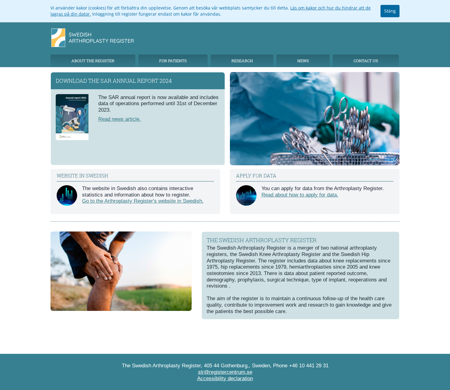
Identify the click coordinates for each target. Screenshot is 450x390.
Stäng (390, 11)
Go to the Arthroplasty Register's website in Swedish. (143, 201)
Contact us (366, 60)
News (303, 60)
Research (242, 60)
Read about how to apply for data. (299, 194)
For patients (173, 60)
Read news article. (119, 119)
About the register (92, 60)
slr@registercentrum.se (225, 372)
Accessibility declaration (225, 378)
